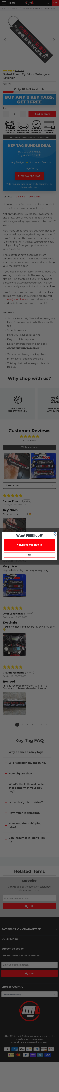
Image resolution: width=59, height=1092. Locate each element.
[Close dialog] (54, 534)
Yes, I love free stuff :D (29, 544)
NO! (29, 555)
